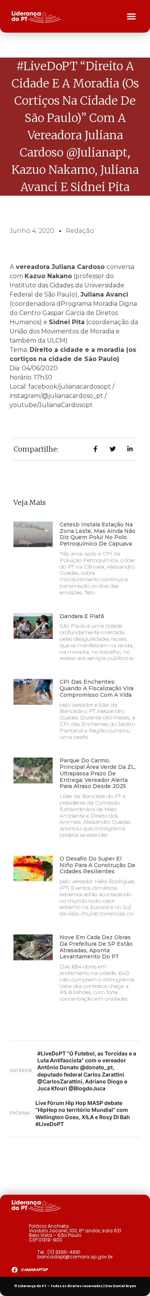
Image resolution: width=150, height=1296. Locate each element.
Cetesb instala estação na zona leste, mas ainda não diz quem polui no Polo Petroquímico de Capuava (97, 534)
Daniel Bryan (124, 1286)
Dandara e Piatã (82, 616)
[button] (131, 16)
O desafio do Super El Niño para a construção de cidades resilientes (97, 865)
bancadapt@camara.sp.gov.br (75, 1256)
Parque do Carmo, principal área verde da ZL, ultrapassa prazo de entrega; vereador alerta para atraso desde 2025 (98, 773)
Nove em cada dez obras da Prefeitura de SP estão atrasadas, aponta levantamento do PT (96, 947)
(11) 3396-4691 (63, 1252)
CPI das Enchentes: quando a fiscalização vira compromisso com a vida (96, 688)
